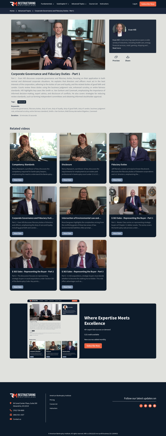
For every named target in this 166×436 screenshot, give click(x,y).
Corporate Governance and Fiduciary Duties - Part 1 (54, 11)
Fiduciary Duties (119, 164)
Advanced (21, 102)
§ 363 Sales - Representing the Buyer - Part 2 (33, 271)
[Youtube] (150, 405)
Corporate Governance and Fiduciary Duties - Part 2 (33, 218)
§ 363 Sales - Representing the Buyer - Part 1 (132, 218)
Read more (117, 48)
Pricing (52, 400)
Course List (93, 4)
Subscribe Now (147, 4)
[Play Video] (60, 45)
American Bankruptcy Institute (60, 396)
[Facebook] (141, 405)
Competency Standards (23, 164)
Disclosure (67, 164)
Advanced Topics (78, 4)
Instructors (104, 4)
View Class (17, 180)
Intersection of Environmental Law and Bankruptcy (80, 218)
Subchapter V (62, 4)
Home (12, 11)
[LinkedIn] (154, 405)
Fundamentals (46, 4)
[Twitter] (145, 405)
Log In (135, 4)
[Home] (22, 4)
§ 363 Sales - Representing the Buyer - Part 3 (82, 271)
